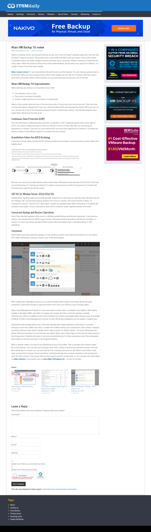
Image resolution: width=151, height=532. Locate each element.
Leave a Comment (37, 50)
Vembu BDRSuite (17, 519)
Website (14, 453)
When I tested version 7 (20, 72)
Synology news (16, 516)
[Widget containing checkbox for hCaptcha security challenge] (28, 475)
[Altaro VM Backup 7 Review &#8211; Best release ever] (85, 377)
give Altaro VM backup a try (54, 359)
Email (14, 445)
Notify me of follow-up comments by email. (28, 464)
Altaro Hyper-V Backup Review (22, 386)
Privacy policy (15, 514)
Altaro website (19, 359)
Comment (15, 415)
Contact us (14, 508)
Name (14, 436)
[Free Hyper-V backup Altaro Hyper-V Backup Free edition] (55, 377)
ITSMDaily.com (28, 5)
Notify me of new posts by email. (24, 470)
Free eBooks (15, 511)
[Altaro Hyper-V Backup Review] (25, 377)
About (12, 505)
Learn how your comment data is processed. (59, 489)
